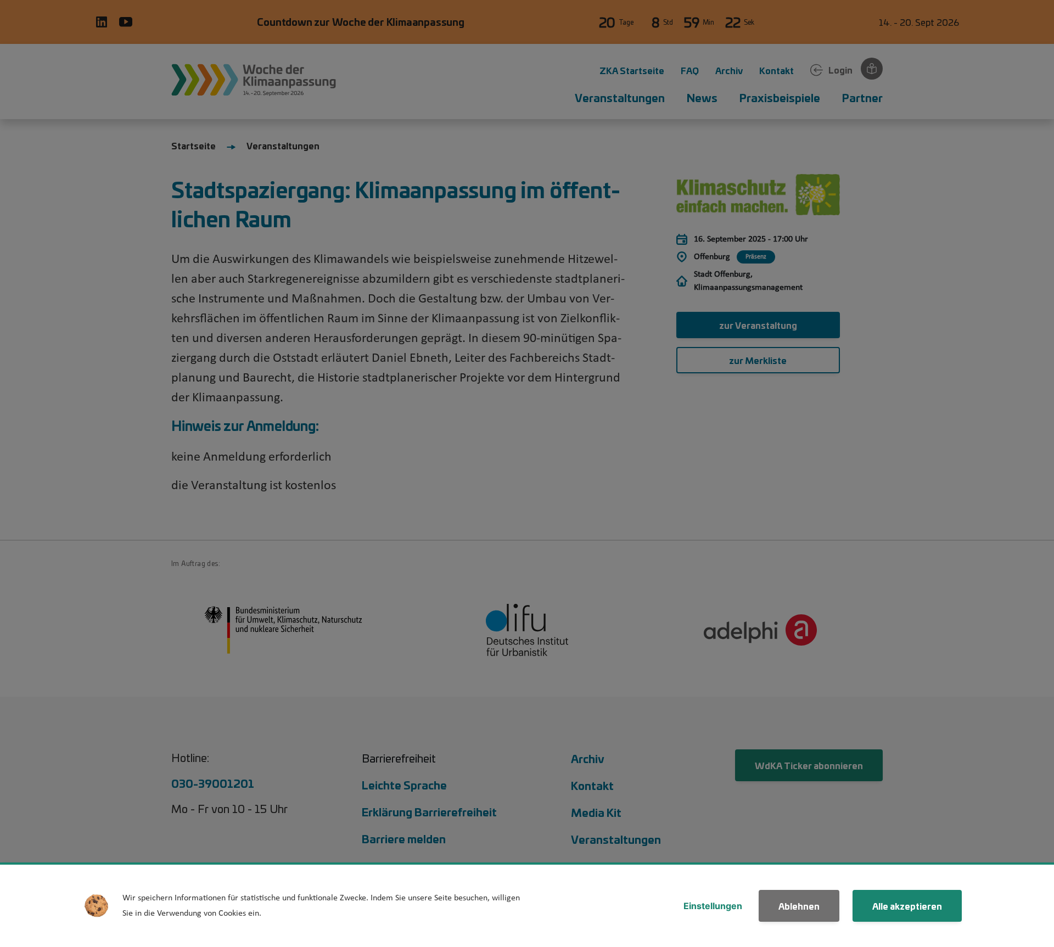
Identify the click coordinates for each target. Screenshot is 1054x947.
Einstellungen (712, 905)
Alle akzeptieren (907, 905)
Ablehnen (799, 905)
